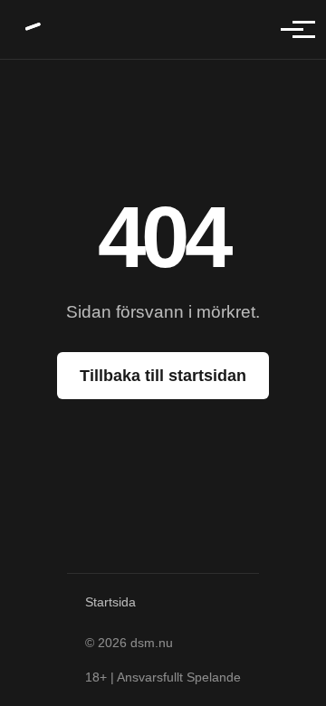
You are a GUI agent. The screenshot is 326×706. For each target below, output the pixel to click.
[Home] (34, 29)
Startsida (110, 602)
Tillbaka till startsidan (163, 376)
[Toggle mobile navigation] (292, 29)
